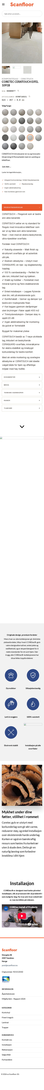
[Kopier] (18, 91)
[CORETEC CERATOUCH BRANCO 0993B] (38, 137)
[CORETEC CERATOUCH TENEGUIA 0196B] (38, 129)
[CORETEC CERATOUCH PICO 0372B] (13, 120)
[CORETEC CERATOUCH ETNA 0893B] (38, 112)
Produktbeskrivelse (13, 207)
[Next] (38, 43)
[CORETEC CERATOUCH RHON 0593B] (38, 120)
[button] (3, 4)
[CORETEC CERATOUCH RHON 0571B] (30, 112)
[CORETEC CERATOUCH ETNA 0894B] (30, 120)
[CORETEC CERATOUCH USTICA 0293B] (13, 112)
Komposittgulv (10, 79)
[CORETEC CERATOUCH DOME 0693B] (30, 129)
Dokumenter (9, 377)
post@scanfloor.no (10, 965)
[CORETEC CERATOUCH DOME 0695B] (21, 120)
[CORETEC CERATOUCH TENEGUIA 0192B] (5, 129)
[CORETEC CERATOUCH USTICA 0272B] (21, 129)
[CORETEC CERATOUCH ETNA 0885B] (21, 112)
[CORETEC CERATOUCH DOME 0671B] (5, 120)
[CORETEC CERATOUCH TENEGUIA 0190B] (13, 129)
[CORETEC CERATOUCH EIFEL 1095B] (5, 146)
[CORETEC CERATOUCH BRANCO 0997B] (5, 137)
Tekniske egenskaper (13, 393)
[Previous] (6, 43)
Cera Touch (27, 79)
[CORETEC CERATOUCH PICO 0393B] (5, 112)
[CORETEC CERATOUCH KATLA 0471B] (30, 146)
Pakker (7, 400)
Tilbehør (8, 408)
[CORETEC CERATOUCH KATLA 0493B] (21, 146)
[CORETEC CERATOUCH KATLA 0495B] (21, 137)
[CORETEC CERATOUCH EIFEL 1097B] (13, 146)
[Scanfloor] (22, 4)
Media (6, 385)
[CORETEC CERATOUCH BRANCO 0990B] (13, 137)
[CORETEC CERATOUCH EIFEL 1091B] (30, 137)
